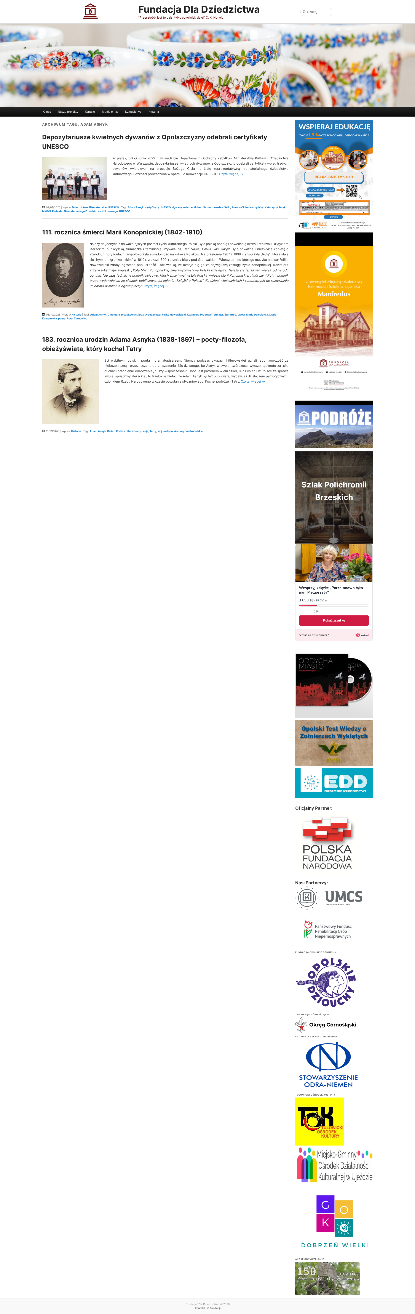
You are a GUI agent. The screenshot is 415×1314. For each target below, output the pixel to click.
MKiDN (46, 211)
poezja (144, 431)
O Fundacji (213, 1308)
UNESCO (113, 207)
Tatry (153, 431)
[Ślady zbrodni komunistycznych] (327, 1287)
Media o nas (110, 111)
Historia (153, 111)
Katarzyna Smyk (275, 207)
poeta (61, 318)
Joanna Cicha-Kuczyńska (247, 207)
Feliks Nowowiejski (174, 314)
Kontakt (90, 111)
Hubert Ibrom (202, 207)
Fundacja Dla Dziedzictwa (199, 9)
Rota (70, 318)
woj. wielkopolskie (191, 431)
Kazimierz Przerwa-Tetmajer (205, 314)
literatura (230, 314)
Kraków (121, 431)
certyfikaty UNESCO (158, 207)
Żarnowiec (80, 318)
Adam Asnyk (136, 207)
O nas (47, 111)
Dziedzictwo (133, 111)
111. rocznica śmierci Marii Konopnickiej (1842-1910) (122, 232)
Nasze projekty (68, 111)
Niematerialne (98, 207)
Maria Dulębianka (257, 314)
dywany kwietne (182, 207)
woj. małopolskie (168, 431)
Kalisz (111, 431)
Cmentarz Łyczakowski (122, 314)
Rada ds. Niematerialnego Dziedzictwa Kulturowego (85, 211)
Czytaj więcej (231, 174)
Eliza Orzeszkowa (149, 314)
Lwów (241, 314)
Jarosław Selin (221, 207)
